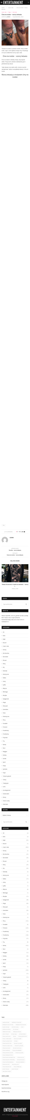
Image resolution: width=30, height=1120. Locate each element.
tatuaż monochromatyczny (8, 1057)
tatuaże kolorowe (19, 1045)
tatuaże (16, 1041)
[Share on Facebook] (19, 531)
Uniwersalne (6, 794)
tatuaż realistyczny (6, 1066)
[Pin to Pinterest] (22, 531)
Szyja (4, 772)
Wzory (4, 797)
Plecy (4, 720)
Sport (4, 762)
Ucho (4, 786)
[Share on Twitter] (21, 531)
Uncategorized (6, 790)
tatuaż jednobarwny (17, 1050)
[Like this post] (17, 531)
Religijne (5, 751)
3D (3, 632)
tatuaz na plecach (6, 1036)
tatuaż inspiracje (6, 1050)
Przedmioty (6, 730)
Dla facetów (6, 653)
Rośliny (4, 755)
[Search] (28, 2)
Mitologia (5, 692)
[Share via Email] (24, 531)
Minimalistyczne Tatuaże (7, 1024)
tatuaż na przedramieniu (8, 1062)
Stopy (4, 765)
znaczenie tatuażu (6, 1071)
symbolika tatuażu (6, 1031)
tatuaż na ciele (20, 1057)
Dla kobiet (5, 656)
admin (8, 17)
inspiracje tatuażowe (16, 1022)
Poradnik (5, 723)
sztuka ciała (14, 1034)
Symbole (5, 769)
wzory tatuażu (5, 1069)
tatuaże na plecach (17, 1048)
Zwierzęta (5, 804)
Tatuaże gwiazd (7, 776)
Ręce (4, 748)
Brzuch (4, 642)
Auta (4, 635)
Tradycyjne (5, 783)
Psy (4, 741)
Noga (4, 702)
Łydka (4, 685)
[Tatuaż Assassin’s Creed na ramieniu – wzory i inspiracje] (15, 573)
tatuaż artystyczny (22, 1036)
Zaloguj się (4, 1081)
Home (3, 7)
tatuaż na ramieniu (20, 1062)
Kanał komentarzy (6, 1088)
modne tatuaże (5, 1027)
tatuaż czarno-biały (6, 1038)
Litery (4, 681)
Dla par (5, 660)
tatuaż (14, 1036)
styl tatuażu (15, 1029)
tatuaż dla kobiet (17, 1038)
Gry (4, 667)
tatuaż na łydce (15, 1064)
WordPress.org (5, 1091)
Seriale (4, 758)
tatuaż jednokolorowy (7, 1052)
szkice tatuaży (5, 1034)
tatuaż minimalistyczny (7, 1055)
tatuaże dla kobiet (18, 1043)
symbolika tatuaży (17, 1031)
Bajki (4, 639)
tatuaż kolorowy (19, 1052)
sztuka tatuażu (22, 1034)
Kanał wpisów (5, 1084)
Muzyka (5, 695)
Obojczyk (5, 706)
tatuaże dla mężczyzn (7, 1045)
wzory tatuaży (15, 1069)
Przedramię (6, 734)
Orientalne (5, 709)
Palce (4, 713)
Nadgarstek (6, 699)
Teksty (4, 779)
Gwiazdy (5, 671)
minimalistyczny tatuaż (21, 1024)
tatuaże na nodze (6, 1048)
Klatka (4, 678)
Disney (4, 649)
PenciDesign (15, 1116)
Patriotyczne (6, 716)
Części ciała (10, 7)
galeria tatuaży (5, 1022)
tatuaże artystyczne (6, 1043)
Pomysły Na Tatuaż (6, 1029)
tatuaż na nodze (21, 1059)
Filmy (4, 663)
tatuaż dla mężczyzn (7, 1041)
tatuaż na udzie (6, 1064)
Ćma (4, 525)
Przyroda (5, 737)
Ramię (4, 744)
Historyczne (6, 674)
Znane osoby (6, 801)
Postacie (5, 727)
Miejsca (5, 688)
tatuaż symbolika (17, 1066)
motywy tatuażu (15, 1027)
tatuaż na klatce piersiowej (8, 1059)
